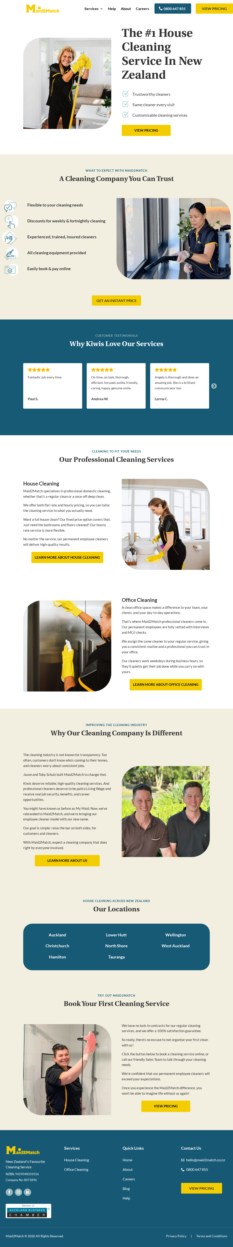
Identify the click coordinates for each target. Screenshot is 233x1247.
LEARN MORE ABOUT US (67, 860)
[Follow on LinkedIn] (27, 1192)
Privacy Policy (176, 1236)
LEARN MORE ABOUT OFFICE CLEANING (165, 684)
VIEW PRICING (214, 8)
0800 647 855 (174, 8)
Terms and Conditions (211, 1236)
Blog (126, 1188)
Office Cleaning (76, 1169)
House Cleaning (76, 1160)
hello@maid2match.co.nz (205, 1160)
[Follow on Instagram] (18, 1192)
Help (112, 9)
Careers (142, 9)
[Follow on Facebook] (9, 1192)
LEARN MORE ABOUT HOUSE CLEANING (67, 557)
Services (91, 9)
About (126, 9)
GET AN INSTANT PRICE (116, 300)
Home (127, 1160)
